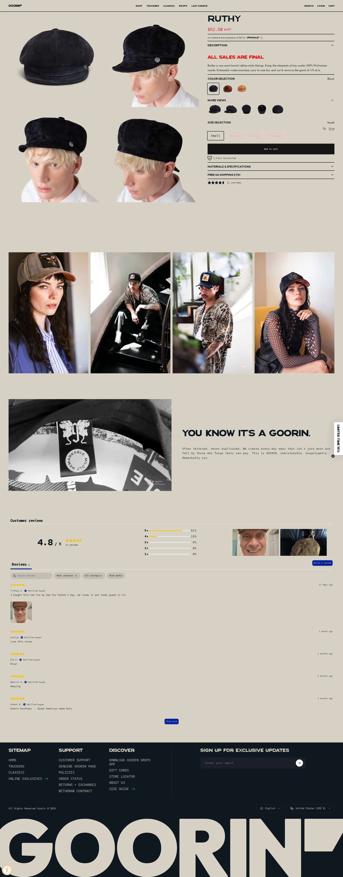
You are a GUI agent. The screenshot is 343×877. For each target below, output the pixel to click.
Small (215, 136)
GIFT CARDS (119, 770)
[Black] (213, 89)
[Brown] (227, 89)
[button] (170, 530)
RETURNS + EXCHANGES (77, 785)
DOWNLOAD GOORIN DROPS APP (129, 762)
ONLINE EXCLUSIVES (25, 779)
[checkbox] (116, 576)
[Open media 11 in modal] (56, 154)
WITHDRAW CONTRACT (75, 791)
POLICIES (66, 772)
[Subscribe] (299, 763)
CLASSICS (16, 772)
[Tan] (242, 89)
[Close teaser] (333, 456)
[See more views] (215, 109)
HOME (12, 760)
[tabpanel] (171, 650)
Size (331, 128)
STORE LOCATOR (122, 777)
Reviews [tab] (21, 564)
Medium (235, 136)
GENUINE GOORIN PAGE (77, 766)
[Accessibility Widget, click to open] (7, 870)
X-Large (276, 136)
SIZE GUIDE (119, 789)
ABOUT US (117, 783)
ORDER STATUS (70, 779)
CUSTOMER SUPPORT (74, 760)
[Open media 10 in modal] (151, 59)
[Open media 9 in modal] (56, 59)
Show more (171, 721)
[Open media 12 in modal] (151, 154)
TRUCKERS (16, 766)
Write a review (322, 563)
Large (255, 136)
